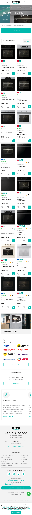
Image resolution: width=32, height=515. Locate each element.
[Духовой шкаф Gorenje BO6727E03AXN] (8, 117)
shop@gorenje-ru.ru (16, 480)
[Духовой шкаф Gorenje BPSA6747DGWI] (24, 217)
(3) (14, 228)
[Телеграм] (23, 474)
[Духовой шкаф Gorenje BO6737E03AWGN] (24, 117)
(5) (14, 262)
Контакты (24, 463)
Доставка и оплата (7, 455)
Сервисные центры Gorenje (9, 463)
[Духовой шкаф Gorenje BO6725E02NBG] (24, 184)
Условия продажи (6, 459)
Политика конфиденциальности (16, 492)
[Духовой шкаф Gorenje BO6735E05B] (8, 284)
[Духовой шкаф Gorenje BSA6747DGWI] (24, 151)
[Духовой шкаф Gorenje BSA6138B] (8, 184)
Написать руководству (16, 488)
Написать (16, 383)
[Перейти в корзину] (30, 2)
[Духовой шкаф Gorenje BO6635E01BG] (8, 52)
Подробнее (16, 364)
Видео (23, 461)
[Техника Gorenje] (16, 2)
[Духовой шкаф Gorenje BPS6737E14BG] (24, 284)
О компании (24, 455)
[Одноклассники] (18, 474)
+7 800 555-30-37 (16, 441)
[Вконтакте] (9, 474)
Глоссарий (24, 459)
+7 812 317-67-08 (16, 433)
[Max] (13, 474)
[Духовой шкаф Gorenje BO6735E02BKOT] (8, 151)
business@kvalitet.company (16, 484)
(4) (30, 162)
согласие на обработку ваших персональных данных (15, 507)
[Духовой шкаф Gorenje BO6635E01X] (24, 52)
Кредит (3, 461)
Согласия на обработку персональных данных (18, 509)
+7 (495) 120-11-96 (16, 377)
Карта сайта (16, 497)
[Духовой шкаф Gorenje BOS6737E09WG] (24, 251)
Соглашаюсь (16, 512)
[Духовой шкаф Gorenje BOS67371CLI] (8, 251)
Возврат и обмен (6, 465)
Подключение (5, 457)
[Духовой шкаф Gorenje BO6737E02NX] (8, 217)
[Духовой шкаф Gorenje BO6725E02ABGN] (24, 84)
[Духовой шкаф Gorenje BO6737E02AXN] (8, 84)
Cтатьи (23, 457)
